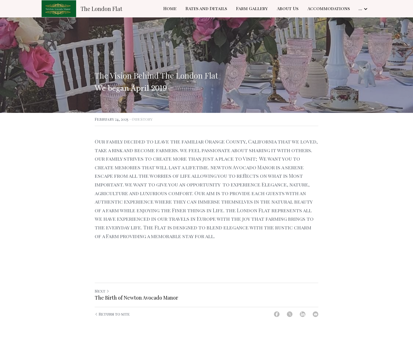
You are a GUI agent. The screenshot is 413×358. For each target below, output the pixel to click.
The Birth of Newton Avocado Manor (136, 298)
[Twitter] (289, 314)
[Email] (315, 314)
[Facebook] (277, 314)
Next (100, 291)
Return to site (114, 314)
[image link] (59, 8)
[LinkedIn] (302, 314)
